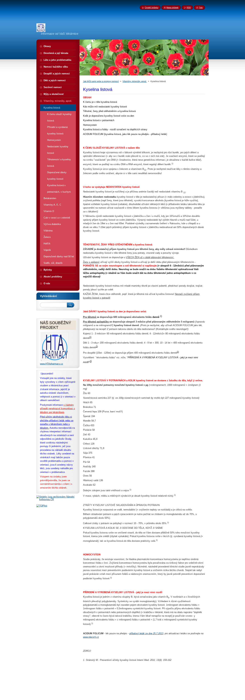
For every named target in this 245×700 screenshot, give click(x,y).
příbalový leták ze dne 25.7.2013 (146, 633)
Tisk (201, 7)
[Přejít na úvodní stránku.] (40, 30)
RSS (189, 7)
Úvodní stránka (151, 7)
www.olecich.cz (91, 637)
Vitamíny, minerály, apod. (134, 81)
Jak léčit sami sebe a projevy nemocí (101, 81)
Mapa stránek (172, 7)
